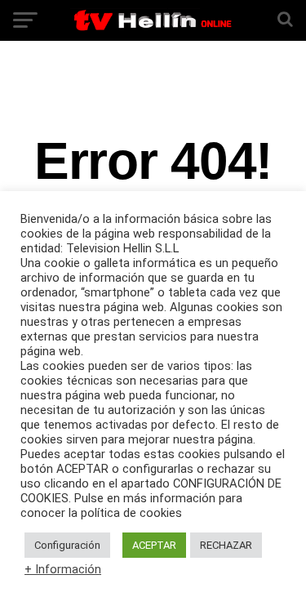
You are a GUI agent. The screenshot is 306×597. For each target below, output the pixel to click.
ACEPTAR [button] (154, 545)
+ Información (62, 569)
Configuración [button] (67, 545)
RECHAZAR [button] (226, 545)
